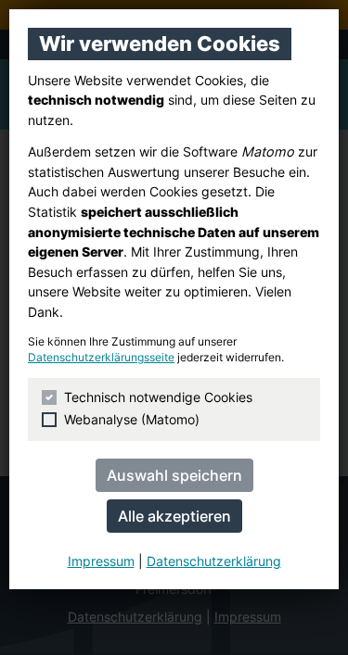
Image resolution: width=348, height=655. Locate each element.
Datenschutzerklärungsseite (101, 357)
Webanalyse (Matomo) (132, 419)
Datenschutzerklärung (214, 561)
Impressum (101, 561)
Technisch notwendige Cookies (158, 397)
